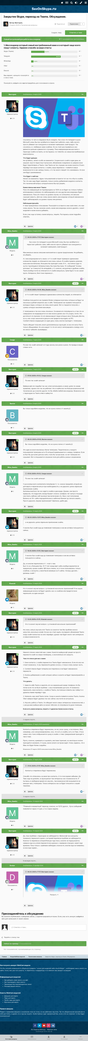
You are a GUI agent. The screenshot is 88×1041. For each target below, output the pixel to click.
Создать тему (56, 33)
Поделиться (60, 24)
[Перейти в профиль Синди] (12, 352)
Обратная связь (52, 1029)
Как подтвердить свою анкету (14, 982)
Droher (12, 865)
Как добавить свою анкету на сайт (16, 980)
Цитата (30, 226)
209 (13, 118)
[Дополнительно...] (82, 94)
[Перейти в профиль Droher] (12, 877)
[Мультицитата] (25, 226)
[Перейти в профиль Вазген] (12, 415)
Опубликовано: (32, 94)
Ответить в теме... (20, 927)
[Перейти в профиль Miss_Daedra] (12, 243)
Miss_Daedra (12, 231)
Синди (12, 340)
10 (13, 427)
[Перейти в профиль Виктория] (5, 24)
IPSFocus (42, 1029)
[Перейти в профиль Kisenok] (12, 595)
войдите (16, 83)
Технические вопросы (29, 25)
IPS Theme (34, 1029)
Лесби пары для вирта (12, 1000)
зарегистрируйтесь (29, 83)
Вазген (12, 403)
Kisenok (12, 583)
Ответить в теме (75, 33)
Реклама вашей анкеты (12, 986)
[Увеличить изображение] (54, 117)
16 (13, 607)
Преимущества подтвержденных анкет (18, 984)
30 (13, 364)
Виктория (18, 23)
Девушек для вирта (11, 996)
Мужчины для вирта (11, 1002)
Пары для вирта (9, 998)
